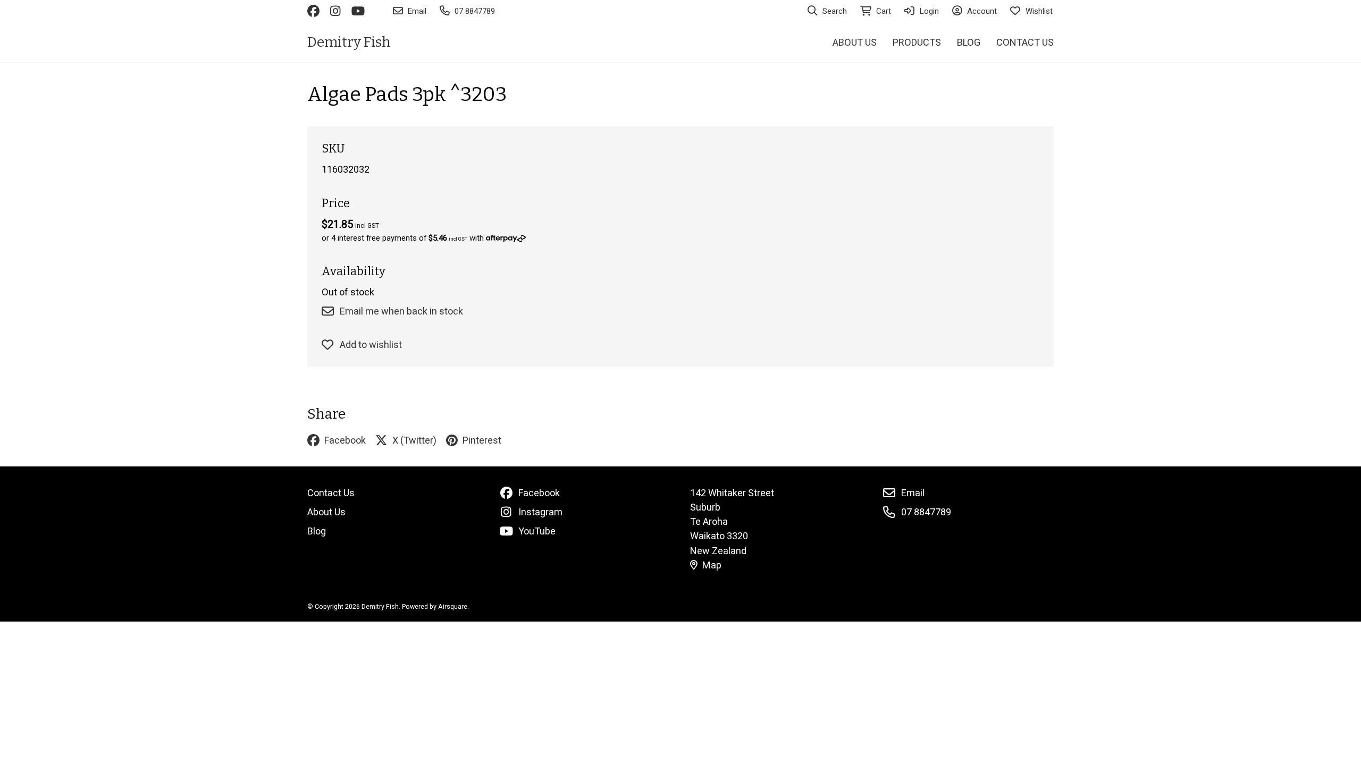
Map (711, 565)
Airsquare (452, 606)
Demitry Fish (349, 42)
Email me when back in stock (401, 311)
